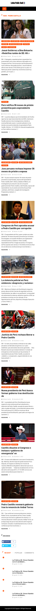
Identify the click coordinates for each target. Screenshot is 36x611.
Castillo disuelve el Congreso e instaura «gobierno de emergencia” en (16, 450)
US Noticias (11, 47)
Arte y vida (15, 558)
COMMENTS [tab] (29, 553)
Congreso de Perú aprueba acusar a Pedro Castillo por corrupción (17, 227)
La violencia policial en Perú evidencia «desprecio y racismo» (17, 281)
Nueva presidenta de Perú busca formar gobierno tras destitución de (17, 393)
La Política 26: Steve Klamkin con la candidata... (23, 594)
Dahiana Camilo (7, 56)
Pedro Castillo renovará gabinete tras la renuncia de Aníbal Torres (17, 506)
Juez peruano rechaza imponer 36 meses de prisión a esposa (17, 170)
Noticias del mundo (16, 44)
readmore (4, 74)
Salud (4, 47)
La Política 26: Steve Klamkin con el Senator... (23, 572)
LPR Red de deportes (27, 41)
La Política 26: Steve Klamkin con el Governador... (23, 583)
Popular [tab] (18, 553)
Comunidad (5, 41)
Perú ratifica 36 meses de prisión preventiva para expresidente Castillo (17, 108)
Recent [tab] (8, 553)
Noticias (4, 44)
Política (26, 44)
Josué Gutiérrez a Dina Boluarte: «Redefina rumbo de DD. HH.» (17, 51)
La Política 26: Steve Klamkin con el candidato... (23, 561)
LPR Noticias (15, 41)
